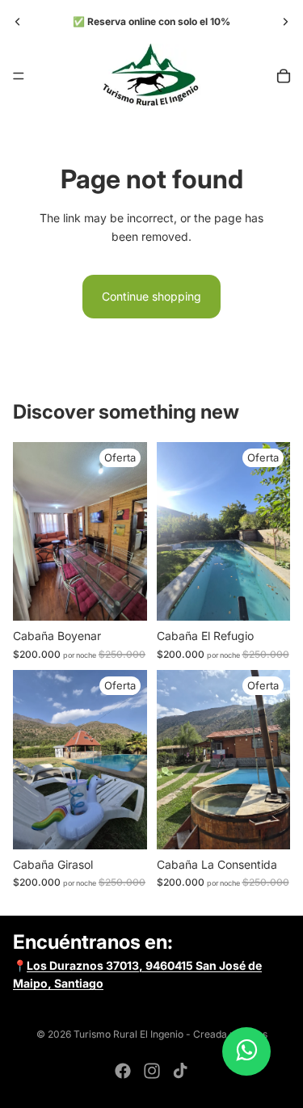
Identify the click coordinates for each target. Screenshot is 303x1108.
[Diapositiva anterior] (18, 22)
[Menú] (18, 76)
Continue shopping (151, 296)
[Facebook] (123, 1071)
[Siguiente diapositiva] (285, 22)
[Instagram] (152, 1071)
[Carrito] (283, 76)
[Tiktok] (180, 1071)
